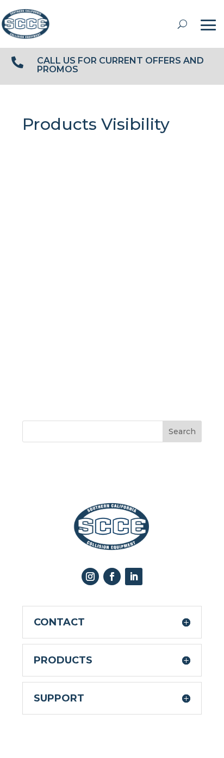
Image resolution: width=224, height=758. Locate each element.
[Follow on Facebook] (112, 576)
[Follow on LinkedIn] (133, 576)
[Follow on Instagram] (90, 576)
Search (182, 431)
